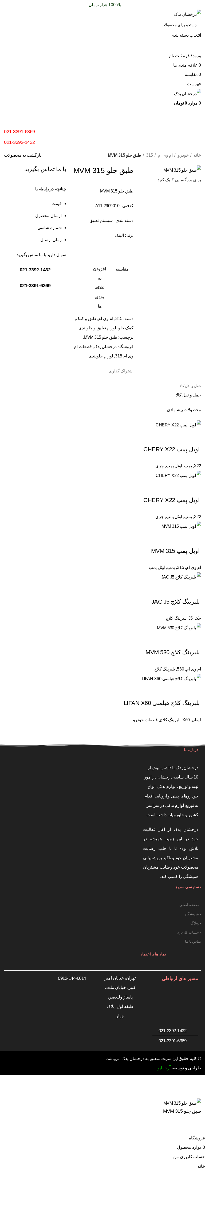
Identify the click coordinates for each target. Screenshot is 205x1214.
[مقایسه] (194, 1126)
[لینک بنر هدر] (102, 607)
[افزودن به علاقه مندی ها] (180, 1126)
